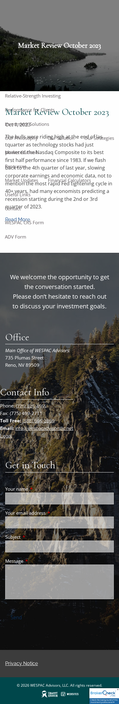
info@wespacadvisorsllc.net (44, 428)
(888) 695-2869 (38, 421)
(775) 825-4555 (31, 406)
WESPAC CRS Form (24, 222)
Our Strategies (99, 138)
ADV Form (15, 237)
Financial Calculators (69, 180)
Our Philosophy (21, 138)
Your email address (48, 513)
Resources (15, 166)
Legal (6, 436)
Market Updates (21, 180)
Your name (39, 489)
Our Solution (61, 138)
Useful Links (18, 194)
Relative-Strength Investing (33, 96)
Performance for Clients (30, 110)
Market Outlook (21, 152)
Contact (13, 208)
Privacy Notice (21, 663)
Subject (35, 537)
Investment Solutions (27, 124)
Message (36, 561)
